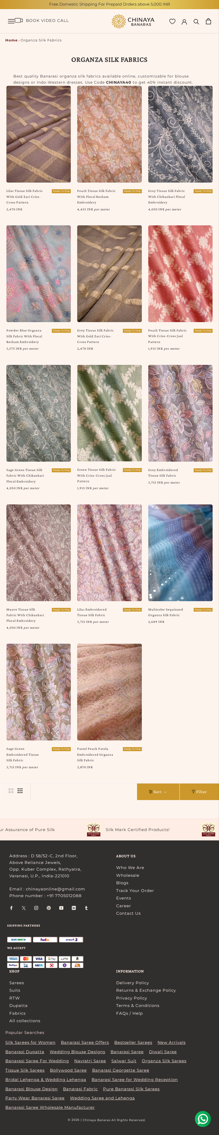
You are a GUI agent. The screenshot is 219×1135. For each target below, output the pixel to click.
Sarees (16, 982)
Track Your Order (135, 890)
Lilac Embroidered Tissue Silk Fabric (92, 612)
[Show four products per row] (20, 790)
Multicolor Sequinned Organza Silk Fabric (165, 612)
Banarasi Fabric (80, 1088)
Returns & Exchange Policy (146, 990)
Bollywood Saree (68, 1070)
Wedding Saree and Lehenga (102, 1098)
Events (123, 898)
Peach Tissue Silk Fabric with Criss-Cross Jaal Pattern (167, 336)
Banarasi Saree (127, 1051)
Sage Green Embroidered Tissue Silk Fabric (22, 754)
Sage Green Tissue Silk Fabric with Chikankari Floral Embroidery (25, 475)
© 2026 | (75, 1120)
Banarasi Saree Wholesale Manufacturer (50, 1107)
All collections (24, 1020)
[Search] (196, 21)
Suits (14, 990)
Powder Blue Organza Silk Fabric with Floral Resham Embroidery (24, 336)
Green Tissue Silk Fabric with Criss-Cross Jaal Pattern (96, 475)
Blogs (122, 882)
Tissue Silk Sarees (25, 1070)
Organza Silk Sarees (164, 1060)
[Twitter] (24, 908)
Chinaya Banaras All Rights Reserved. (114, 1120)
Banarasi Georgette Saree (120, 1070)
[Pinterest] (49, 908)
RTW (14, 998)
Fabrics (17, 1013)
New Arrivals (172, 1042)
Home (11, 40)
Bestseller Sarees (133, 1042)
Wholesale (127, 875)
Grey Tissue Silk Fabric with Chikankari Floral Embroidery (166, 196)
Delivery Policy (132, 982)
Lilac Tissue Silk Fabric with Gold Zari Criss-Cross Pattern (24, 196)
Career (123, 905)
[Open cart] (208, 21)
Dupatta (18, 1005)
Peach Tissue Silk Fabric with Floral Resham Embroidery (96, 196)
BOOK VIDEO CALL (47, 20)
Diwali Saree (163, 1051)
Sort (158, 791)
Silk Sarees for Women (30, 1042)
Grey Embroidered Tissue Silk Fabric (163, 472)
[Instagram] (36, 908)
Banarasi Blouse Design (31, 1088)
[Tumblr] (86, 908)
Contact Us (128, 913)
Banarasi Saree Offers (85, 1042)
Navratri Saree (90, 1060)
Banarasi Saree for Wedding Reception (135, 1079)
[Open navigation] (11, 21)
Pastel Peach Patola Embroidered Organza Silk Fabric (95, 754)
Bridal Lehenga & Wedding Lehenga (45, 1079)
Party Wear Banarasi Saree (35, 1098)
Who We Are (130, 867)
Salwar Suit (123, 1060)
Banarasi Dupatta (24, 1051)
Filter (201, 791)
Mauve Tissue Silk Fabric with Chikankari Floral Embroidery (25, 615)
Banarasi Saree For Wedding (37, 1060)
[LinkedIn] (74, 908)
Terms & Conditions (137, 1005)
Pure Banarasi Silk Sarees (131, 1088)
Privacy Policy (131, 998)
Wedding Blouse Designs (77, 1051)
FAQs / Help (129, 1013)
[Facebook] (11, 908)
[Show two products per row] (11, 790)
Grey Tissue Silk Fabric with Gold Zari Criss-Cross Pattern (95, 336)
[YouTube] (61, 908)
